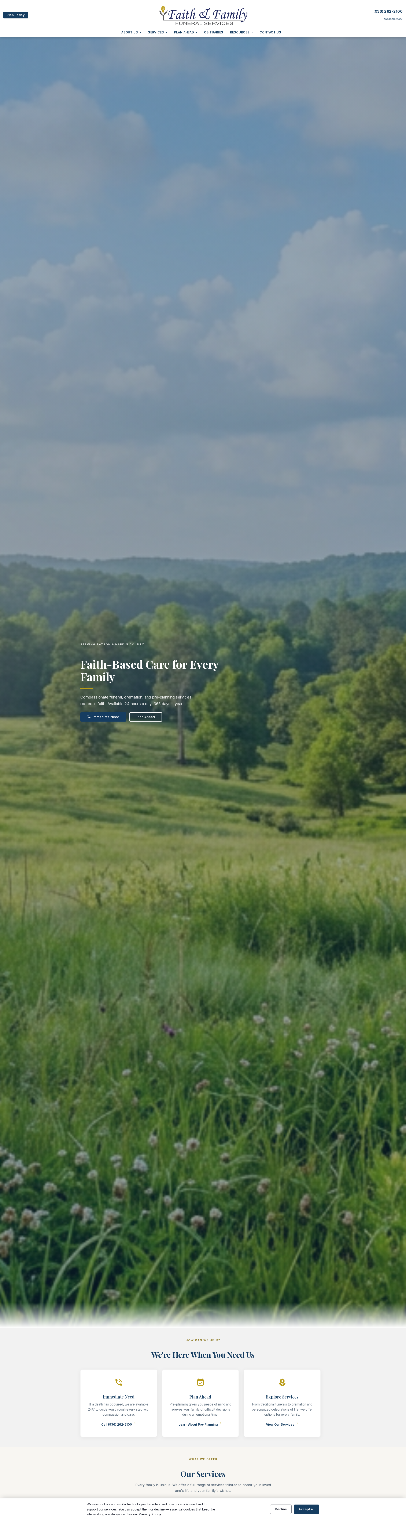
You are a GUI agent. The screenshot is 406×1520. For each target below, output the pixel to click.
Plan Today (16, 15)
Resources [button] (240, 32)
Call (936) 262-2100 (118, 1424)
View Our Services (282, 1424)
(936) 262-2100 (388, 11)
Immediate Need (103, 717)
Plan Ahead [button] (184, 32)
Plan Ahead (146, 717)
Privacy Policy (150, 1514)
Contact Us (270, 32)
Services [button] (156, 32)
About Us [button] (129, 32)
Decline (281, 1509)
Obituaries (213, 32)
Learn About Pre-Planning (200, 1424)
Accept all (306, 1509)
